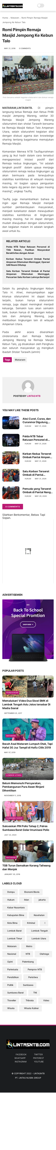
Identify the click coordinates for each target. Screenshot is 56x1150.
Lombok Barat (14, 930)
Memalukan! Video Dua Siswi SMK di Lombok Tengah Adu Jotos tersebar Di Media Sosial (26, 704)
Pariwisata (12, 969)
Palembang (28, 961)
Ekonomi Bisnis (32, 892)
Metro (29, 946)
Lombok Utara (13, 775)
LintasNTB (39, 1073)
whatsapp (20, 1058)
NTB (28, 954)
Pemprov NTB (35, 969)
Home (5, 17)
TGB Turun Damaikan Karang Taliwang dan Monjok (26, 867)
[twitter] (11, 369)
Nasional (11, 954)
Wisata (10, 1008)
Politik (10, 985)
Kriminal (31, 923)
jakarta (42, 899)
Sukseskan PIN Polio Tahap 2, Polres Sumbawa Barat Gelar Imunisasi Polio (25, 828)
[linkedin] (30, 369)
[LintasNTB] (12, 7)
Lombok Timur (14, 938)
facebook (21, 1054)
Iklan (26, 899)
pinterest (38, 1058)
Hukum (28, 426)
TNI (35, 992)
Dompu (11, 892)
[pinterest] (23, 369)
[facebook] (5, 369)
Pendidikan (12, 693)
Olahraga (44, 954)
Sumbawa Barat (14, 818)
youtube (39, 1061)
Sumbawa (28, 985)
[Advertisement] (28, 1121)
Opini (10, 961)
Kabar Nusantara (16, 907)
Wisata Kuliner (31, 1008)
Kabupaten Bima (15, 915)
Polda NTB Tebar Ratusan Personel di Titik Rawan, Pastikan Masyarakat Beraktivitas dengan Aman (28, 249)
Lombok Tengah (39, 930)
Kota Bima (12, 923)
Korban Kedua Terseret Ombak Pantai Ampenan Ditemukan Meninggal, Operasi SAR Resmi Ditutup (28, 262)
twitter (38, 1054)
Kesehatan (39, 915)
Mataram (15, 17)
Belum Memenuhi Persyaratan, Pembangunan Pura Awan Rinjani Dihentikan (23, 787)
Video (46, 1000)
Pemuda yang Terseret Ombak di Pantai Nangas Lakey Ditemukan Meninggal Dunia (38, 490)
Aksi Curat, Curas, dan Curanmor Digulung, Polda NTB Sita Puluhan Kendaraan (37, 420)
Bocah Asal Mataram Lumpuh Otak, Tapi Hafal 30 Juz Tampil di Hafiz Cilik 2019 (27, 745)
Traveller (11, 1000)
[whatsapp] (17, 369)
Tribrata (30, 1000)
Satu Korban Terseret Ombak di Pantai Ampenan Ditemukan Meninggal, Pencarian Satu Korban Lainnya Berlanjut (28, 274)
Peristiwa (33, 977)
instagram (20, 1061)
